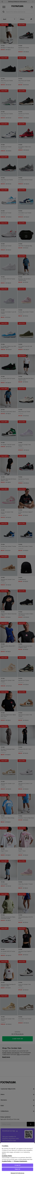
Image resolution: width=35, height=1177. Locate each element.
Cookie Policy (6, 1161)
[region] (17, 1159)
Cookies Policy (7, 1155)
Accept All (17, 1165)
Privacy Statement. (20, 1161)
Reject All (17, 1169)
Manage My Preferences (17, 1173)
